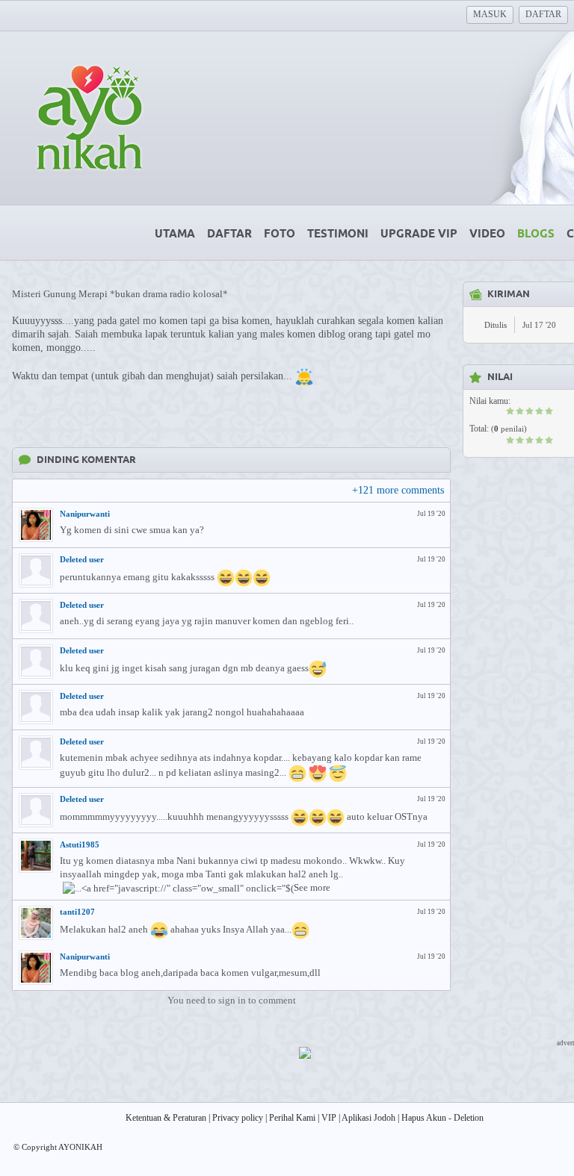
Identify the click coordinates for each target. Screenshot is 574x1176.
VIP (328, 1118)
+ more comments (398, 490)
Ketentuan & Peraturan (166, 1118)
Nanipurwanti (85, 513)
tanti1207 (77, 911)
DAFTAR (543, 14)
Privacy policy (237, 1118)
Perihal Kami (292, 1118)
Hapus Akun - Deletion (442, 1118)
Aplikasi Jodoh (368, 1118)
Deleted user (82, 559)
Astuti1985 (79, 844)
